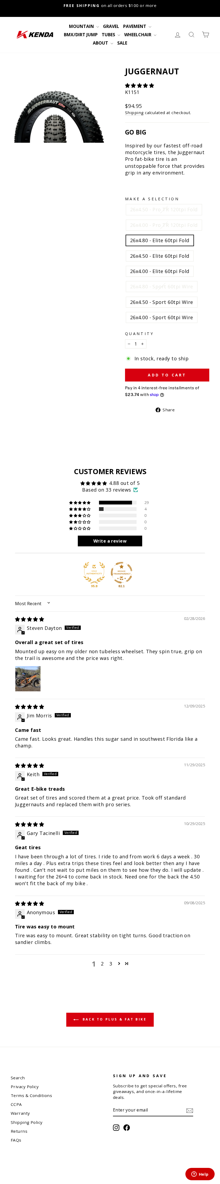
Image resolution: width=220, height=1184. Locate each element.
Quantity (139, 333)
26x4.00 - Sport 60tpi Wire (161, 317)
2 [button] (102, 963)
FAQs (16, 1140)
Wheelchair (138, 35)
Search (18, 1077)
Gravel (111, 26)
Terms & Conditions (31, 1095)
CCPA (16, 1104)
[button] (139, 85)
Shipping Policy (27, 1122)
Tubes (109, 35)
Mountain (82, 26)
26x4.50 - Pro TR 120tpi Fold (164, 209)
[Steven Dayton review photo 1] (28, 679)
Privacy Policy (25, 1086)
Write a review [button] (110, 541)
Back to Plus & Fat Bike (113, 1019)
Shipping (134, 112)
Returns (19, 1131)
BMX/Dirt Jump (81, 35)
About (101, 43)
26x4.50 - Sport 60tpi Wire (161, 302)
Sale (122, 43)
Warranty (20, 1113)
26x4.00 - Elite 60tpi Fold (159, 271)
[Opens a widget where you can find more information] (200, 1174)
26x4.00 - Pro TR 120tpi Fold (164, 225)
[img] (29, 619)
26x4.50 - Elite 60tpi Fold (159, 256)
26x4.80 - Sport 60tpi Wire (161, 286)
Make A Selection (152, 198)
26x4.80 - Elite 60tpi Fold (159, 240)
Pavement (135, 26)
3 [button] (110, 963)
